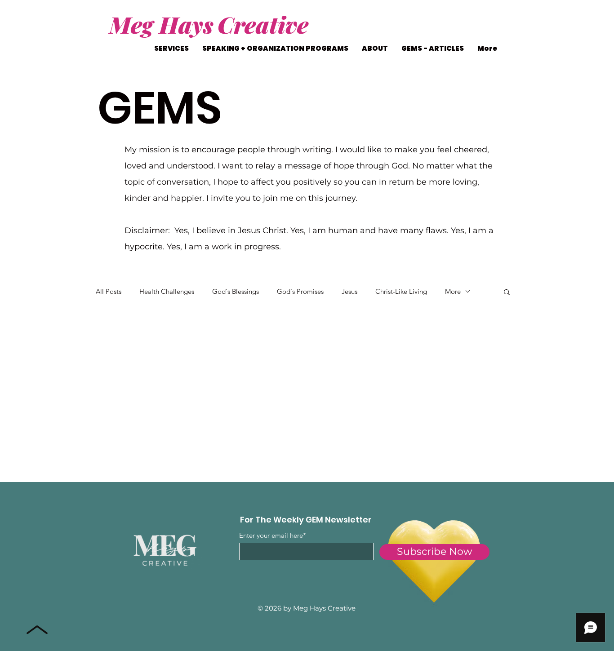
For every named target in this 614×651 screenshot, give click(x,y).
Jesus (349, 292)
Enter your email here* (272, 535)
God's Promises (300, 292)
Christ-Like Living (401, 292)
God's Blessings (235, 292)
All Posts (108, 292)
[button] (507, 292)
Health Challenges (166, 292)
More (453, 292)
